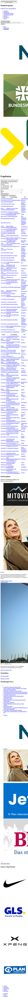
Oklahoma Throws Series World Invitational (12, 209)
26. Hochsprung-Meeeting (12, 324)
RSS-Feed (5, 991)
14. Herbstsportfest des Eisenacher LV (11, 412)
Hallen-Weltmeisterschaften (12, 235)
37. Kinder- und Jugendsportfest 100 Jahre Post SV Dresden (13, 431)
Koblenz (23, 342)
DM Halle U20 (9, 277)
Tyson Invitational (10, 299)
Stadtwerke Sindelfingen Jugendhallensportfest (11, 310)
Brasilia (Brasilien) (23, 204)
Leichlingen (23, 346)
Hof (22, 262)
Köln (22, 356)
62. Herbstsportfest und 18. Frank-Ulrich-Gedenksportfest (13, 472)
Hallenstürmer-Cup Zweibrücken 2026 (10, 265)
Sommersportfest (10, 456)
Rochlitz (23, 331)
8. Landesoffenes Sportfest (12, 372)
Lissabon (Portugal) (23, 255)
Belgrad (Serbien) (23, 304)
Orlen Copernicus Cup (11, 275)
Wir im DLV (6, 17)
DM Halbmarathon (10, 231)
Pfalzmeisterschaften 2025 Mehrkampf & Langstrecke (12, 409)
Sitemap (5, 990)
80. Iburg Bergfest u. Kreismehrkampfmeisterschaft (13, 402)
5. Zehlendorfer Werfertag (12, 448)
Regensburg (24, 238)
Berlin (22, 214)
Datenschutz (6, 988)
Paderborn (23, 211)
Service (5, 18)
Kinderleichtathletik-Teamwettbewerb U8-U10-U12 (13, 421)
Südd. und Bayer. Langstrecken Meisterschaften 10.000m (13, 238)
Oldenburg (23, 336)
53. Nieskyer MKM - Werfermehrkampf (11, 462)
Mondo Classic (9, 252)
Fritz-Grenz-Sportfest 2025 (12, 370)
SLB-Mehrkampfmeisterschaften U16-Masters (12, 375)
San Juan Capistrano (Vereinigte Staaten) (23, 222)
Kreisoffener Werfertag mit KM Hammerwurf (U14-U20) (13, 445)
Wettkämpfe (6, 12)
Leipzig (23, 472)
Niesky (22, 362)
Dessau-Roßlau (23, 437)
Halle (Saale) (24, 291)
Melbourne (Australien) (23, 218)
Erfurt (22, 302)
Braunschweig (24, 360)
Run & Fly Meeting (10, 293)
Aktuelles (5, 11)
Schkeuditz (23, 466)
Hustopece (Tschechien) (24, 324)
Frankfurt (23, 231)
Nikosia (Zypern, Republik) (23, 249)
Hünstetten (23, 421)
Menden (23, 392)
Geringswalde (24, 445)
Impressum (5, 987)
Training (5, 16)
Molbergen (23, 372)
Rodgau (23, 440)
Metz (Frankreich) (24, 307)
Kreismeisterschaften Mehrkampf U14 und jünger (12, 454)
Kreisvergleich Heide (11, 351)
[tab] (4, 195)
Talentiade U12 (9, 356)
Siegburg (23, 407)
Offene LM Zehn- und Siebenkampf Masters (11, 368)
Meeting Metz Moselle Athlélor (13, 307)
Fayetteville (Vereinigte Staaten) (23, 299)
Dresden (23, 431)
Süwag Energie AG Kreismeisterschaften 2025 (12, 428)
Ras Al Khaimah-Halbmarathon (13, 287)
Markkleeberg (24, 469)
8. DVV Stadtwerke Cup (12, 436)
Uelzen (22, 257)
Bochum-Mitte (23, 415)
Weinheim (23, 326)
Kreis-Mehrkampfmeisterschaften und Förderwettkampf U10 (13, 459)
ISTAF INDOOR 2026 (11, 270)
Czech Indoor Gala (10, 329)
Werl (22, 216)
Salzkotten (23, 233)
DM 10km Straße (10, 257)
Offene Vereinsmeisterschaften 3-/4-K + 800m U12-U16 (13, 382)
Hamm (22, 357)
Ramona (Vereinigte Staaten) (23, 209)
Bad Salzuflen (24, 426)
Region (2, 191)
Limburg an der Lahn (23, 428)
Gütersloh (23, 459)
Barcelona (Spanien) (23, 283)
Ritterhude (23, 354)
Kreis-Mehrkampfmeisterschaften (12, 389)
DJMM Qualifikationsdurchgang (11, 392)
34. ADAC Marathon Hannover (13, 200)
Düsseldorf (23, 268)
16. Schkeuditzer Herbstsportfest (10, 467)
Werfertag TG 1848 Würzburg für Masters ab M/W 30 (13, 365)
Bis (1, 187)
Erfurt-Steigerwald (23, 295)
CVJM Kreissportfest (11, 350)
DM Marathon (9, 201)
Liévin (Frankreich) (24, 280)
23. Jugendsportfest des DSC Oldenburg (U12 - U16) (12, 337)
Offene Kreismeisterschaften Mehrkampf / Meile (12, 360)
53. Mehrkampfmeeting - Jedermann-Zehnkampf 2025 (12, 363)
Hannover (23, 200)
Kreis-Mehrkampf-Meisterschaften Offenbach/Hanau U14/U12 (12, 440)
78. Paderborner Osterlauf (12, 211)
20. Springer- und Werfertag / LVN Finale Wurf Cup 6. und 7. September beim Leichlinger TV (13, 346)
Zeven (22, 339)
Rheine (22, 389)
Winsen (22, 351)
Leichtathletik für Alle (8, 14)
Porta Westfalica (23, 395)
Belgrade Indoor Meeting (12, 304)
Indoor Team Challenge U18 (12, 246)
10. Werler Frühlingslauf (11, 216)
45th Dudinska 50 (10, 260)
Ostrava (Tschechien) (24, 329)
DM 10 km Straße (10, 407)
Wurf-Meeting (9, 198)
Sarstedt (23, 454)
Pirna (22, 434)
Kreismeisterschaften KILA (12, 451)
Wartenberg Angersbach (24, 451)
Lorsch (22, 398)
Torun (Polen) (24, 275)
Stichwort (3, 180)
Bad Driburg (24, 402)
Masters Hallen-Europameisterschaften (11, 227)
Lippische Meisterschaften (12, 426)
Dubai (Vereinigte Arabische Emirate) (23, 319)
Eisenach (23, 412)
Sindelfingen (24, 277)
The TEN (8, 222)
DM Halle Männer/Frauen (12, 273)
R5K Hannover (9, 206)
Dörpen (23, 464)
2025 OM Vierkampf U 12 (12, 443)
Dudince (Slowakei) (23, 260)
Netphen (23, 350)
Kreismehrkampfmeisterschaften (13, 357)
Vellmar (23, 386)
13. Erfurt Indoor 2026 (11, 302)
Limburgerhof (24, 409)
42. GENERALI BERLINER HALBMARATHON (13, 214)
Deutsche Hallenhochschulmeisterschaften (13, 295)
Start (4, 26)
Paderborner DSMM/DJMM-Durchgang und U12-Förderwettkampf (13, 379)
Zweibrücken (24, 265)
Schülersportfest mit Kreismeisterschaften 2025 (12, 395)
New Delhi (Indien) (23, 241)
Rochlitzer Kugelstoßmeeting (12, 331)
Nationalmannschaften (8, 13)
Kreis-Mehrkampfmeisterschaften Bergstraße (12, 399)
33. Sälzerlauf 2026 (10, 233)
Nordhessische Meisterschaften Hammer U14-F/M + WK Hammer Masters (13, 386)
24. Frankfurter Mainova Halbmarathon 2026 (11, 229)
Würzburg (23, 365)
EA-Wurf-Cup (9, 249)
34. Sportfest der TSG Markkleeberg (11, 469)
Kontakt (5, 986)
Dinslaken (23, 456)
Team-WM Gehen (10, 204)
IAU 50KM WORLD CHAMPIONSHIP (11, 241)
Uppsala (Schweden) (24, 252)
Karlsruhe (23, 315)
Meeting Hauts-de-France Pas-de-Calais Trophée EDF (13, 280)
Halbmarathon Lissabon (11, 255)
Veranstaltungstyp (5, 188)
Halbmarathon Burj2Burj (12, 319)
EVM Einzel (9, 464)
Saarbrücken (24, 375)
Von (1, 185)
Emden (22, 443)
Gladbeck (23, 370)
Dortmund (23, 246)
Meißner (23, 405)
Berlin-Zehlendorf (23, 448)
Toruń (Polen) (24, 226)
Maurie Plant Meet (10, 218)
